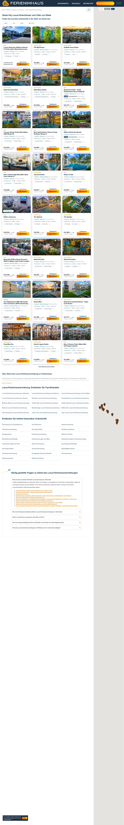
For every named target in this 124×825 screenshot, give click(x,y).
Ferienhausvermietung (9, 429)
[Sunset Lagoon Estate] (46, 331)
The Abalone (38, 217)
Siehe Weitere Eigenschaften (46, 366)
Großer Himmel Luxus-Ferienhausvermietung (75, 403)
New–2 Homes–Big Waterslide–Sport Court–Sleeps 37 (16, 175)
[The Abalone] (46, 204)
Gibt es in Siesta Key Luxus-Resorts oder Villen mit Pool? (28, 517)
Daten (5, 23)
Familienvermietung (67, 429)
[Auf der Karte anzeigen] (25, 28)
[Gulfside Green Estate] (76, 34)
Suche (101, 9)
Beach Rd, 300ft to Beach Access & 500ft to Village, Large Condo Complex (16, 260)
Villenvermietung (7, 458)
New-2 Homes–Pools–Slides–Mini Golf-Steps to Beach (75, 345)
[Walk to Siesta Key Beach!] (76, 119)
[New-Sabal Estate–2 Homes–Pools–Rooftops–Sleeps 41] (46, 119)
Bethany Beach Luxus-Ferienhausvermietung (16, 403)
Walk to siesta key (10, 217)
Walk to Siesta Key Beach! (72, 132)
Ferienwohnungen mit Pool (11, 444)
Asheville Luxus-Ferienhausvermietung (44, 398)
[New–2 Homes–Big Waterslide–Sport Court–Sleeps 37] (16, 162)
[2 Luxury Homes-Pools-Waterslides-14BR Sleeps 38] (16, 119)
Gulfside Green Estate (71, 47)
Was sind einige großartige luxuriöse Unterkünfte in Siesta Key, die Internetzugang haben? (38, 522)
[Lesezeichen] (28, 28)
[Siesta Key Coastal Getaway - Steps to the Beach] (76, 289)
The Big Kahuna (39, 47)
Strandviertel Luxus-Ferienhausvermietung (75, 398)
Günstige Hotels (37, 429)
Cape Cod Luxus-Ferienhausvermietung (44, 412)
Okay (24, 818)
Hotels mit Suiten (67, 434)
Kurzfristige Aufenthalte (69, 444)
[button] (100, 408)
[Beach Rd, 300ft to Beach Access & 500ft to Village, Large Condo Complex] (16, 246)
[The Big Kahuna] (46, 34)
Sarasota (7, 51)
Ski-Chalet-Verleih (7, 448)
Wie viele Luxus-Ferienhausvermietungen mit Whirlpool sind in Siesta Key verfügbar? (36, 528)
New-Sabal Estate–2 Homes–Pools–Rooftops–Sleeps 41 (46, 133)
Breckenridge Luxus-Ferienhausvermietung (45, 408)
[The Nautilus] (76, 204)
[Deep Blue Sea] (16, 331)
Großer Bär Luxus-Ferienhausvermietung (45, 403)
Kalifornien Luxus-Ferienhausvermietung (74, 408)
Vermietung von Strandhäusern (12, 424)
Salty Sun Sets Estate (11, 90)
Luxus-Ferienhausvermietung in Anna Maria (75, 393)
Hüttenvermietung (67, 424)
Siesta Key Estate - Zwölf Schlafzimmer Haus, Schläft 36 (74, 90)
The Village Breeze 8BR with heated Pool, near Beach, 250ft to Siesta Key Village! (16, 302)
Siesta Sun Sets (39, 259)
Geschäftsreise (36, 424)
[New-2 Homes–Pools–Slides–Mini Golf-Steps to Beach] (76, 331)
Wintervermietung (37, 458)
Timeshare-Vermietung (9, 453)
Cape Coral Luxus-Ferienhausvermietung (74, 412)
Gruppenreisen (7, 434)
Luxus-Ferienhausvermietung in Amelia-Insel (46, 393)
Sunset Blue (38, 302)
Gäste (21, 23)
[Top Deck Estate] (46, 162)
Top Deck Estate (39, 174)
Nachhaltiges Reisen (68, 448)
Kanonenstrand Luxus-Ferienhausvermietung (16, 412)
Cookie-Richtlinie (7, 819)
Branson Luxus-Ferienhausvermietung (14, 408)
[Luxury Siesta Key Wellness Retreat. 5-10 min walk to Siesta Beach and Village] (16, 34)
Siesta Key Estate (70, 259)
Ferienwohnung (66, 453)
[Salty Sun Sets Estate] (16, 77)
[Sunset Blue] (46, 289)
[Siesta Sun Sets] (46, 246)
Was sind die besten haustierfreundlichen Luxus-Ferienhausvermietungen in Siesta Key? (37, 512)
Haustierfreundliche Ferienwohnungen (73, 439)
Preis (14, 23)
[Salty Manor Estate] (46, 77)
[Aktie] (88, 9)
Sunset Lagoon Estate (41, 344)
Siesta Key (12, 51)
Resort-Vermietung (38, 444)
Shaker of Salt (68, 174)
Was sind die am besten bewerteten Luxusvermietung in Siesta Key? (31, 479)
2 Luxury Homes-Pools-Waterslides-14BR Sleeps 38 (16, 133)
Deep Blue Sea (8, 344)
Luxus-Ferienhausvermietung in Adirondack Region (16, 393)
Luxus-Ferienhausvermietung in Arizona (15, 398)
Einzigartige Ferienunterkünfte (41, 453)
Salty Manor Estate (40, 90)
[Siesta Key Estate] (76, 246)
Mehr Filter (31, 23)
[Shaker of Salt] (76, 162)
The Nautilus (68, 217)
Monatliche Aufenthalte (9, 439)
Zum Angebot (23, 64)
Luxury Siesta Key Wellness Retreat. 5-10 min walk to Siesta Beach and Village (16, 48)
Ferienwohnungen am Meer (41, 439)
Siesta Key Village (44, 49)
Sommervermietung (38, 448)
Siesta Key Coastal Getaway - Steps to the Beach (76, 302)
